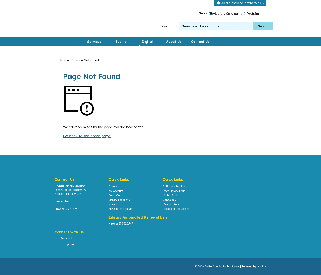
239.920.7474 (126, 223)
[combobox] (240, 3)
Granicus (261, 266)
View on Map (62, 201)
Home (64, 60)
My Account (116, 191)
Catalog (114, 186)
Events (121, 41)
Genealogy (169, 200)
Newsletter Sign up (120, 209)
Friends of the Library (176, 209)
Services (94, 41)
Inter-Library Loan (174, 191)
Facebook (67, 238)
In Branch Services (174, 186)
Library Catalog (226, 13)
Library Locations (119, 200)
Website (253, 13)
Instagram (67, 244)
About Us (173, 41)
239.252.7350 (72, 209)
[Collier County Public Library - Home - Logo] (87, 21)
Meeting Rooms (172, 204)
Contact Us (200, 41)
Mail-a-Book (170, 195)
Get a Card (115, 195)
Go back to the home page (87, 136)
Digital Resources (147, 42)
